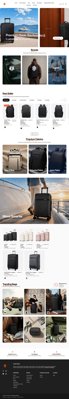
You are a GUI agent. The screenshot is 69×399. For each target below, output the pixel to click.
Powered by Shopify (15, 395)
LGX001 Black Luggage (6, 245)
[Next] (62, 43)
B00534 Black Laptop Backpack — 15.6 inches (56, 121)
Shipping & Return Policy (18, 384)
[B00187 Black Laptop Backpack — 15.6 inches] (10, 111)
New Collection (16, 377)
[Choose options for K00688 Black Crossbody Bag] (5, 340)
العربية (60, 4)
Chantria (28, 382)
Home (14, 375)
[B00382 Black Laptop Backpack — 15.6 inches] (26, 111)
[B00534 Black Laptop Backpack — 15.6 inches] (58, 111)
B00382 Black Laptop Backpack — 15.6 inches (23, 121)
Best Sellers (15, 382)
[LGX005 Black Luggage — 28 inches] (13, 260)
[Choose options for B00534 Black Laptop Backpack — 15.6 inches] (48, 312)
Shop (14, 378)
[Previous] (7, 43)
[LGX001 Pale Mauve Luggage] (42, 235)
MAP (54, 375)
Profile (41, 377)
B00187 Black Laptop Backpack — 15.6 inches (7, 121)
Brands (14, 380)
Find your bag (41, 5)
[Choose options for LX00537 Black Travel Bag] (5, 312)
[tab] (6, 100)
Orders (41, 375)
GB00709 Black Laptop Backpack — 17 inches (40, 121)
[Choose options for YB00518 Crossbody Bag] (26, 340)
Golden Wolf (29, 378)
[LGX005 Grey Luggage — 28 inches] (34, 260)
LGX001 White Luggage (22, 245)
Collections (15, 385)
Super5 (28, 380)
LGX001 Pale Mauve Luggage (39, 245)
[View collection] (12, 70)
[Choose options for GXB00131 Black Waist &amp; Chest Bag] (48, 340)
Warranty (15, 387)
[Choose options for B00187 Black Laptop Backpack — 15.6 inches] (26, 312)
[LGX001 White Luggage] (26, 235)
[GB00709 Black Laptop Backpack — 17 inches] (42, 111)
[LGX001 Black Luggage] (10, 235)
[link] (61, 286)
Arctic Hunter (29, 377)
